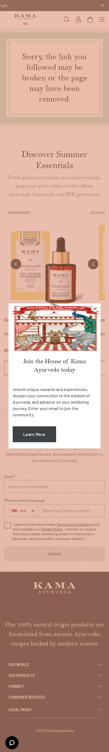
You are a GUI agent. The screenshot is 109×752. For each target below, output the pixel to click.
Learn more (34, 434)
